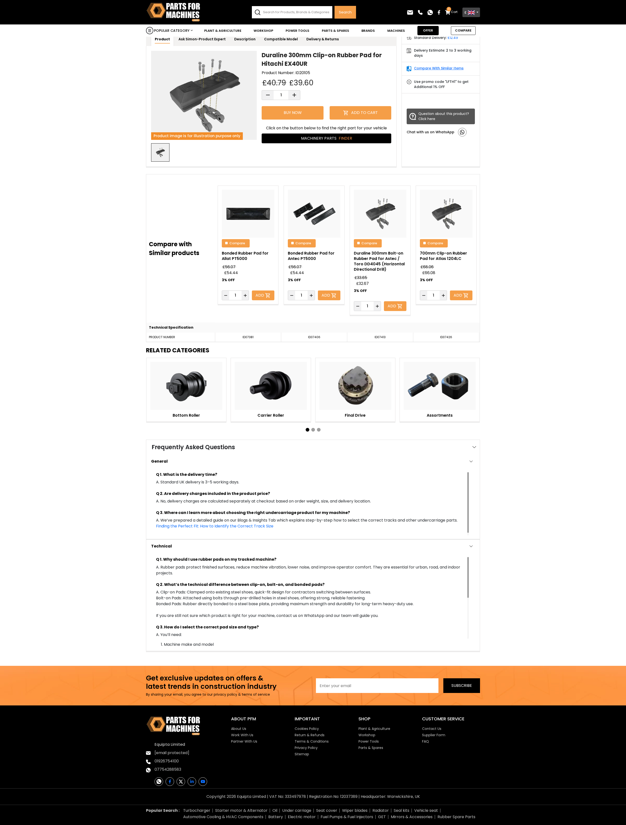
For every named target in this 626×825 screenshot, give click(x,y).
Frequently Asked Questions (193, 447)
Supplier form (433, 735)
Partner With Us (244, 741)
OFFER (428, 30)
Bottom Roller (186, 415)
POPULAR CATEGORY (172, 30)
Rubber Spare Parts (456, 817)
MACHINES (396, 30)
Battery (275, 817)
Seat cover (326, 810)
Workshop (263, 30)
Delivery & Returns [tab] (322, 39)
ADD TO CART (364, 112)
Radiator (380, 810)
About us (238, 728)
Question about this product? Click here (443, 116)
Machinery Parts (326, 138)
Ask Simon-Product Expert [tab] (202, 39)
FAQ (425, 741)
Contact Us (431, 728)
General (159, 461)
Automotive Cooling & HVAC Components (223, 817)
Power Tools (297, 30)
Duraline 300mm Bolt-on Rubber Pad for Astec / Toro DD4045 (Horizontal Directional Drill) (379, 261)
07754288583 (168, 769)
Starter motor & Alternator (241, 810)
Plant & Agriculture (222, 30)
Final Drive (355, 415)
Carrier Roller (270, 415)
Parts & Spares (335, 30)
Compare (237, 243)
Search (345, 12)
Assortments (440, 415)
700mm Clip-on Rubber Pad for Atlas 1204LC (443, 255)
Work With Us (242, 735)
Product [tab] (162, 39)
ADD (260, 295)
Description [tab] (245, 39)
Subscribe (461, 685)
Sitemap (302, 754)
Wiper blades (355, 810)
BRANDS (368, 30)
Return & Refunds (309, 735)
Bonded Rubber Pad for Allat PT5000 (245, 255)
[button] (307, 430)
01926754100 (167, 761)
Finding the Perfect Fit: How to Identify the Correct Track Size (214, 526)
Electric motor (302, 817)
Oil (274, 810)
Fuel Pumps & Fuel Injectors (347, 817)
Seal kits (401, 810)
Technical (161, 546)
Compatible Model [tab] (281, 39)
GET (382, 817)
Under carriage (296, 810)
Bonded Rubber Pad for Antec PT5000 (311, 255)
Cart (453, 12)
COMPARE (463, 30)
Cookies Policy (307, 728)
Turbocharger (196, 810)
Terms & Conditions (312, 741)
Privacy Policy (306, 747)
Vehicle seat (426, 810)
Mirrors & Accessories (412, 817)
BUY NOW (293, 112)
